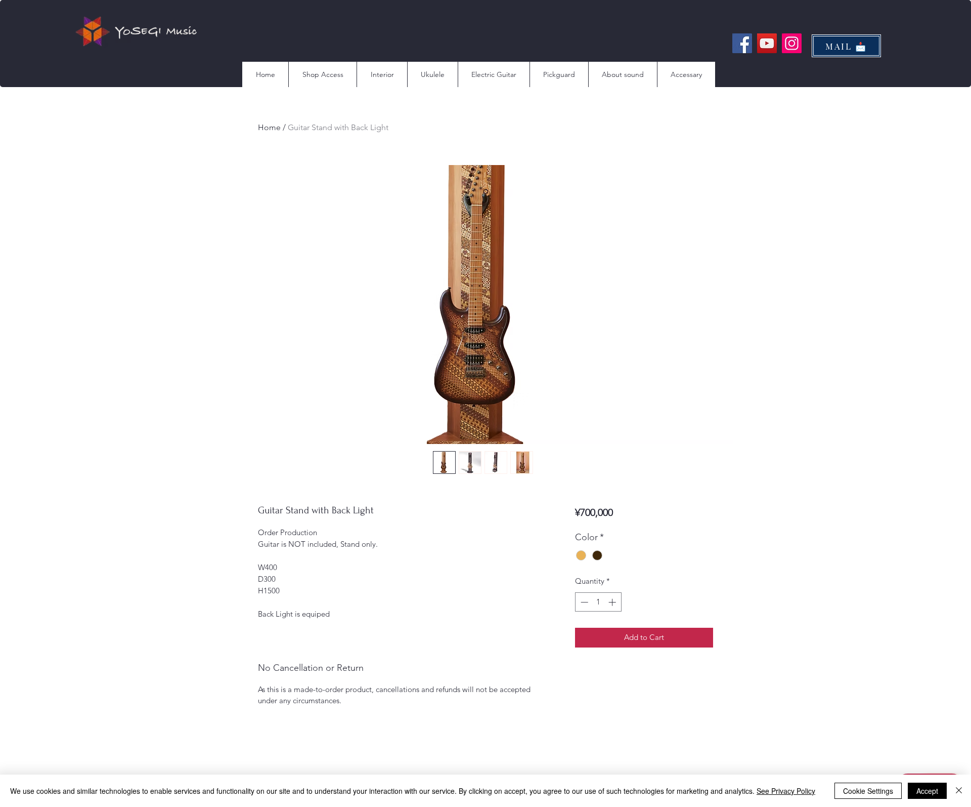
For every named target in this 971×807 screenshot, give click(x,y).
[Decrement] (583, 602)
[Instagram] (792, 43)
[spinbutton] (598, 602)
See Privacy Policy (786, 791)
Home (269, 127)
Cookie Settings (868, 791)
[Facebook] (742, 43)
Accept (927, 791)
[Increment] (613, 602)
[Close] (959, 791)
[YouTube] (767, 43)
